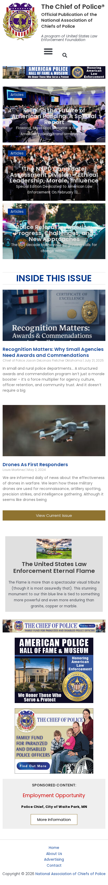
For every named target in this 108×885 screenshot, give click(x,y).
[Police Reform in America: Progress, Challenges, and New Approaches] (54, 231)
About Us (54, 853)
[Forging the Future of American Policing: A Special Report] (54, 114)
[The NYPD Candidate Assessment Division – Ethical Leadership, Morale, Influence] (54, 173)
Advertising (54, 859)
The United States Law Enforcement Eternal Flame (54, 567)
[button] (48, 51)
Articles (17, 94)
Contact (54, 865)
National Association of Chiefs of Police (70, 873)
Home (54, 847)
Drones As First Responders (35, 464)
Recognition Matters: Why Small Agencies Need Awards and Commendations (53, 352)
